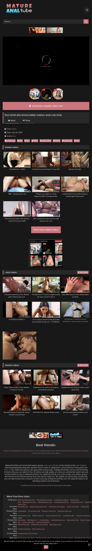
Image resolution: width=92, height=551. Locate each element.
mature (57, 141)
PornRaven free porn (43, 538)
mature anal (11, 141)
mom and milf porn (51, 465)
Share (27, 120)
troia (77, 141)
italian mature (46, 141)
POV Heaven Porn (24, 515)
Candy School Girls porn (38, 506)
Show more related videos (46, 230)
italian (36, 141)
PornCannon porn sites (26, 538)
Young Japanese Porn (53, 515)
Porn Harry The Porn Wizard (62, 538)
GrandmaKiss (44, 520)
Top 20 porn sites (34, 511)
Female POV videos (61, 500)
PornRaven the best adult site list (34, 485)
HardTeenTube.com (65, 511)
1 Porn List (38, 451)
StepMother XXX (24, 524)
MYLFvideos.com (38, 529)
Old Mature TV (32, 520)
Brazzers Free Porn (49, 511)
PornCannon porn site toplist (59, 485)
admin (14, 129)
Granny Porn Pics (28, 522)
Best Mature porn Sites (51, 451)
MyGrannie (22, 520)
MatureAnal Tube (73, 520)
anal (20, 141)
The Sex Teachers (24, 529)
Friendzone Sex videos (57, 506)
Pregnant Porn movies (45, 500)
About (12, 120)
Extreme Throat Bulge (11, 451)
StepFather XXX (55, 524)
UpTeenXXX (85, 506)
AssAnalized (22, 511)
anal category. (81, 465)
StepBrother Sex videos (39, 524)
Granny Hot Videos (43, 522)
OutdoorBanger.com (45, 502)
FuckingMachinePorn (61, 502)
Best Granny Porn (77, 451)
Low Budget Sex (68, 515)
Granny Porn (65, 451)
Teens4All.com (23, 506)
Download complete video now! (47, 106)
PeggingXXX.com (77, 502)
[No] (89, 545)
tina (14, 136)
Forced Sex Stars (27, 451)
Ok (46, 547)
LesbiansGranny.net (58, 520)
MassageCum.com (29, 502)
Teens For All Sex (73, 506)
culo (28, 141)
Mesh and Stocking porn (26, 500)
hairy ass (7, 470)
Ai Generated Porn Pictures (27, 533)
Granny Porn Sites (52, 453)
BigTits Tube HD (38, 515)
